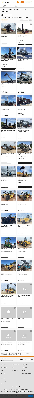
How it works (16, 6)
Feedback (2, 383)
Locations (30, 5)
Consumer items (24, 367)
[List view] (32, 20)
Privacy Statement (5, 389)
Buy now (24, 44)
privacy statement (4, 396)
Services (21, 5)
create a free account (12, 353)
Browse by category (4, 6)
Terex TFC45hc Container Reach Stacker (25, 83)
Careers (2, 370)
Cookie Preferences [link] (27, 389)
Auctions (10, 5)
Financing (26, 5)
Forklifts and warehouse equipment (27, 373)
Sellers (13, 367)
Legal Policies (11, 389)
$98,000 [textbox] (20, 182)
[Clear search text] (16, 2)
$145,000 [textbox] (20, 40)
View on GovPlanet (4, 92)
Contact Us (31, 359)
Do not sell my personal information (19, 389)
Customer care (3, 378)
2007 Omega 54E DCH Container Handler (25, 318)
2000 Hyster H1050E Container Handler (8, 130)
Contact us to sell (3, 381)
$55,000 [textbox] (20, 158)
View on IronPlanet (21, 69)
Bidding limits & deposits (15, 370)
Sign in (22, 2)
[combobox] (23, 20)
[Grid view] (30, 20)
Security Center (3, 373)
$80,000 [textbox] (4, 64)
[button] (4, 17)
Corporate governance (4, 367)
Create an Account (28, 2)
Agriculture (23, 370)
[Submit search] (18, 2)
